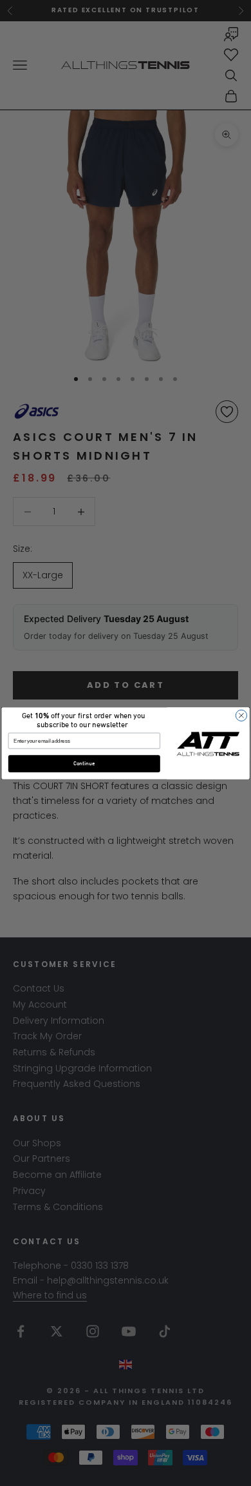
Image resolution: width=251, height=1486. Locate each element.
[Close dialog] (241, 715)
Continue (84, 764)
